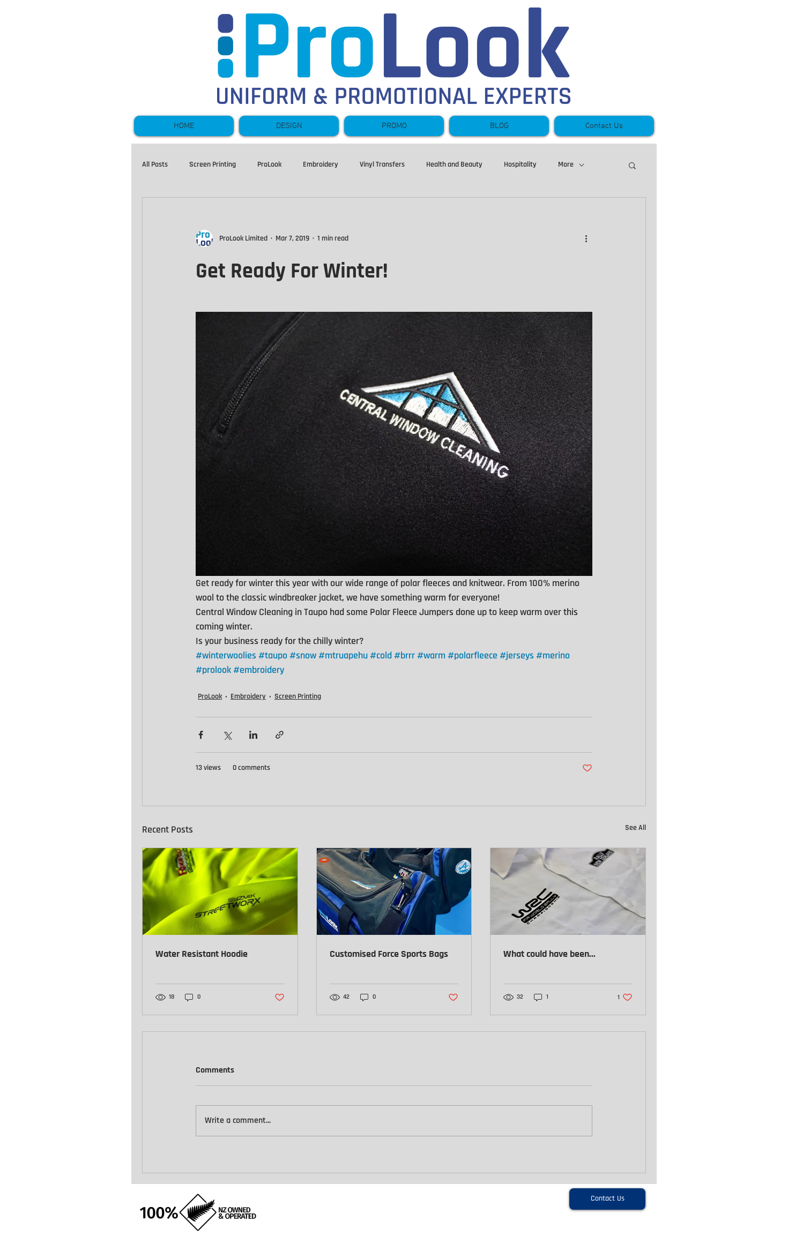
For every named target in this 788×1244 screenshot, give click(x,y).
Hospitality (520, 164)
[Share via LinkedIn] (253, 735)
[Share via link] (279, 735)
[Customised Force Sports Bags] (394, 891)
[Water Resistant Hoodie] (220, 891)
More (566, 164)
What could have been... (549, 954)
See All (635, 828)
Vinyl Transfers (382, 164)
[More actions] (585, 238)
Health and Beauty (454, 164)
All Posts (155, 164)
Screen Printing (212, 164)
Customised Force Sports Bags (389, 954)
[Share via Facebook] (201, 735)
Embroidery (320, 164)
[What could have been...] (567, 891)
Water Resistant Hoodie (201, 954)
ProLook (269, 164)
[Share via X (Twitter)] (227, 735)
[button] (632, 165)
